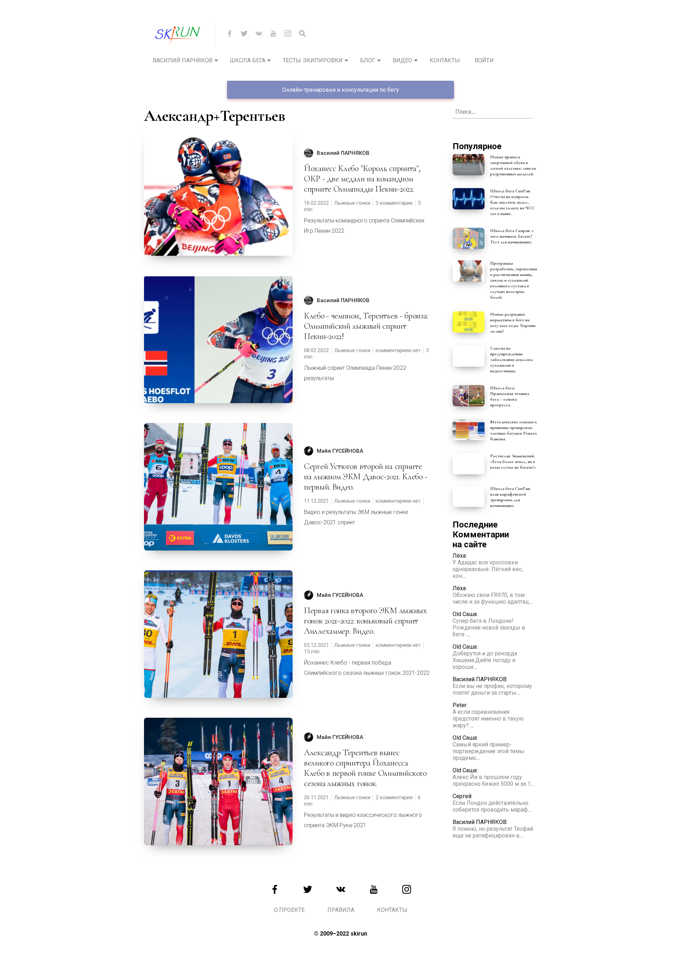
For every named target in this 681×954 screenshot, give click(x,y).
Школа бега (247, 60)
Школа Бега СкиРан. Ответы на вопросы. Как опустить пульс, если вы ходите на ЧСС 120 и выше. (512, 202)
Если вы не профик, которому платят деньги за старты (492, 689)
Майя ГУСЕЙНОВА (340, 451)
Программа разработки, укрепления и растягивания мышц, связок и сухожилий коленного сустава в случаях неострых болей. (513, 280)
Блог (367, 60)
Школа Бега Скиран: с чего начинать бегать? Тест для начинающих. (512, 236)
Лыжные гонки (352, 203)
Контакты (445, 60)
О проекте (289, 910)
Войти (484, 60)
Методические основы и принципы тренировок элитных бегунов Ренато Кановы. (513, 430)
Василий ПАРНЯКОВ (343, 153)
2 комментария (394, 797)
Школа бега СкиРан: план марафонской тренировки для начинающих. (510, 497)
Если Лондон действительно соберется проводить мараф (490, 806)
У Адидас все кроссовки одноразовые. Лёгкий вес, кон (488, 569)
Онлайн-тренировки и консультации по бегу (340, 89)
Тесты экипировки (313, 60)
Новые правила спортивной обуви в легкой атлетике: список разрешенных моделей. (513, 165)
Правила (340, 910)
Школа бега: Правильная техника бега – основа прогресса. (509, 396)
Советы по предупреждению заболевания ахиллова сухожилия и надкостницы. (511, 359)
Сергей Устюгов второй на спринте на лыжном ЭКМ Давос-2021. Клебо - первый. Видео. (365, 476)
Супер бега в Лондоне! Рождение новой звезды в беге (489, 627)
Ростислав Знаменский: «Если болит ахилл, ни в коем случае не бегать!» (513, 461)
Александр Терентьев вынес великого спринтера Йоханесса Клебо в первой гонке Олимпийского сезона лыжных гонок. (365, 768)
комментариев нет (398, 350)
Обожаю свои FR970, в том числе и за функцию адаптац (491, 598)
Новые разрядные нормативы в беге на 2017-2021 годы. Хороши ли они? (513, 322)
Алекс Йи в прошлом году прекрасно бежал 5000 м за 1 (492, 780)
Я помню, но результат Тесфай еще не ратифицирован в (493, 832)
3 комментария (394, 203)
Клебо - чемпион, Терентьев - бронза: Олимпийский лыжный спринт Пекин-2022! (366, 326)
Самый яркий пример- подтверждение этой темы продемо (488, 751)
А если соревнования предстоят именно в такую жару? (488, 719)
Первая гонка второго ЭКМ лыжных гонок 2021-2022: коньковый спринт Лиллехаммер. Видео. (365, 620)
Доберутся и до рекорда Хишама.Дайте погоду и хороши (485, 660)
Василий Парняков (182, 60)
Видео (402, 60)
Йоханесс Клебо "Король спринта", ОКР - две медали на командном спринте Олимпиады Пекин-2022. (362, 178)
